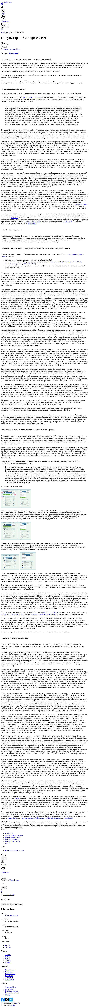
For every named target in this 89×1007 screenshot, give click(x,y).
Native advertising (11, 991)
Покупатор (13, 53)
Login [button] (3, 14)
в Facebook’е (68, 818)
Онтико (27, 222)
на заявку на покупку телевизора (43, 614)
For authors (9, 972)
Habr (13, 1005)
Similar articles (17, 904)
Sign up (8, 947)
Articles (8, 955)
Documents (9, 976)
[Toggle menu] (2, 2)
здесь (17, 798)
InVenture (14, 218)
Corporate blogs (10, 987)
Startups (8, 995)
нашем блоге (12, 818)
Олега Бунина (36, 222)
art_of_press (5, 32)
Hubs (7, 959)
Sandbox (8, 962)
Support (17, 1003)
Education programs (12, 993)
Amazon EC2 (32, 224)
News (7, 957)
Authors (8, 960)
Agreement (9, 978)
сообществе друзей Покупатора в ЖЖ (36, 818)
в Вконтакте (55, 818)
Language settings (7, 1003)
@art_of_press (14, 880)
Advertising (9, 989)
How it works (10, 970)
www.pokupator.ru (11, 915)
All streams (8, 2)
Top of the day (6, 904)
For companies (10, 974)
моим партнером (81, 204)
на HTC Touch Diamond (50, 612)
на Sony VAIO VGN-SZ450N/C (12, 614)
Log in (7, 945)
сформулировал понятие (32, 97)
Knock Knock (67, 222)
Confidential (9, 980)
